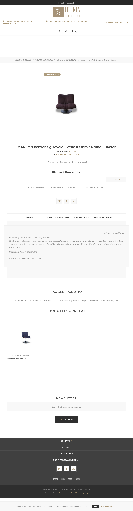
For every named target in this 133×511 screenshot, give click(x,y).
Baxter (18, 300)
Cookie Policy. (107, 506)
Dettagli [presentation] (30, 217)
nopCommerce (62, 493)
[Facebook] (66, 468)
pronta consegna (67, 300)
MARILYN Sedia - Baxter (18, 356)
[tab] (30, 217)
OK (95, 506)
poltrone (32, 300)
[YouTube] (73, 468)
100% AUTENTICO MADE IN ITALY (116, 22)
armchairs (47, 300)
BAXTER (72, 151)
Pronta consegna (52, 74)
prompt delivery (107, 300)
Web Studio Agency (79, 493)
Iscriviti (68, 419)
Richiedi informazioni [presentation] (57, 217)
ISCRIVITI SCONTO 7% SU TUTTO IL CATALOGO (67, 21)
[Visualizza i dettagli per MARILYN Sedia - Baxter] (26, 336)
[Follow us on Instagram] (59, 468)
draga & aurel (87, 300)
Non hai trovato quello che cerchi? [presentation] (93, 217)
